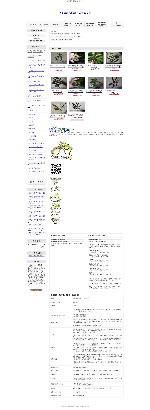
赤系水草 (31, 125)
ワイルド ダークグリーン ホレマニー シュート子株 (58, 116)
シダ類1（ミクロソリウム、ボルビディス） (36, 71)
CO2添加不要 (32, 136)
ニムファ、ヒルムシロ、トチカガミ (36, 101)
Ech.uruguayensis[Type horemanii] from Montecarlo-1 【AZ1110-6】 (94, 92)
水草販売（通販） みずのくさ (75, 12)
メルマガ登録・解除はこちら (36, 256)
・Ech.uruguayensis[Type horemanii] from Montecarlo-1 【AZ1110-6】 (36, 221)
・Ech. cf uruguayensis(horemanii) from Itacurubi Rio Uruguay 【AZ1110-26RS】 (36, 198)
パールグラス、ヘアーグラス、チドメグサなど (36, 85)
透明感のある (32, 128)
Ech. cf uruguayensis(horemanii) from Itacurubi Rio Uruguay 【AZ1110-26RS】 (76, 67)
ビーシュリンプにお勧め (36, 147)
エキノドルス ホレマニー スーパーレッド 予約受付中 (76, 114)
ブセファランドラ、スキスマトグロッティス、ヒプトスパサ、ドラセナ (36, 66)
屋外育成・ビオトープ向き (36, 143)
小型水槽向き (32, 139)
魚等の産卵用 (32, 150)
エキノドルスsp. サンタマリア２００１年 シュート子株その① (75, 92)
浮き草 (31, 121)
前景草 (31, 117)
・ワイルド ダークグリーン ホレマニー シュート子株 (36, 229)
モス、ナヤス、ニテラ (35, 81)
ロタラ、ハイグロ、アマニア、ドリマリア (36, 90)
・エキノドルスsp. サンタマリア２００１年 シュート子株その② (36, 193)
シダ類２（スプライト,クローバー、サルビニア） (36, 76)
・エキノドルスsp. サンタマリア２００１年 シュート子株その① (36, 216)
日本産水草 (32, 114)
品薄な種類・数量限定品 (36, 154)
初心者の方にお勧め (34, 168)
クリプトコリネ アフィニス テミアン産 (95, 66)
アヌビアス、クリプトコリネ (37, 60)
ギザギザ (31, 132)
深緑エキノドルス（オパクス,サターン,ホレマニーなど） (36, 51)
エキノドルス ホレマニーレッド (112, 91)
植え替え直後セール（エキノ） (36, 172)
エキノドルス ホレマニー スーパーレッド (58, 91)
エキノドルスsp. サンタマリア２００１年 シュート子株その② (57, 67)
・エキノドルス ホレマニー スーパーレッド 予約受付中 (36, 233)
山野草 (31, 110)
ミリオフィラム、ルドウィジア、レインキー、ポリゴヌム (36, 95)
